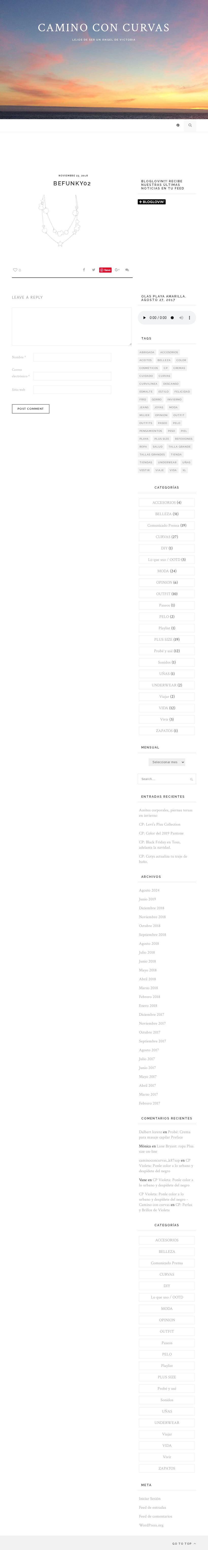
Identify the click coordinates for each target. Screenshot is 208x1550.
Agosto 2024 (149, 890)
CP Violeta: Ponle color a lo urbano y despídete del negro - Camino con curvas (163, 1199)
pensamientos (151, 431)
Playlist (164, 628)
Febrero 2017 (149, 1103)
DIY (164, 548)
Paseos (164, 605)
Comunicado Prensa (163, 525)
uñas (186, 462)
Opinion (161, 415)
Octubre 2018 (150, 926)
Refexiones (184, 438)
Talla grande (179, 446)
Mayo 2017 (148, 1076)
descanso (171, 383)
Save (107, 270)
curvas (164, 376)
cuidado (146, 376)
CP (166, 368)
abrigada (147, 352)
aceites (146, 360)
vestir (145, 470)
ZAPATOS (164, 731)
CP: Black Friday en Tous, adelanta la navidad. (160, 845)
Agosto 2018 (149, 943)
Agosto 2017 (149, 1050)
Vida (173, 470)
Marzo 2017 (148, 1094)
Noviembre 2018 (152, 917)
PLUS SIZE (163, 639)
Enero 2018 (148, 1005)
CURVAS (163, 537)
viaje (159, 470)
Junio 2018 (147, 961)
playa (144, 438)
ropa (143, 446)
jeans (144, 407)
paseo (162, 423)
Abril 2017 (147, 1085)
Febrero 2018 (149, 997)
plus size (161, 438)
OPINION (164, 582)
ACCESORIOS (164, 502)
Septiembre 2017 (152, 1041)
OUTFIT (163, 594)
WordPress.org (151, 1525)
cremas (179, 368)
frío (143, 399)
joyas (158, 407)
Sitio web (18, 389)
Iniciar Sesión (150, 1498)
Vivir (164, 719)
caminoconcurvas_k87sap (159, 1160)
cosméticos (149, 368)
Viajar (164, 696)
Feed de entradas (152, 1507)
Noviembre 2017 (152, 1023)
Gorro (157, 399)
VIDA (163, 708)
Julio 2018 (147, 952)
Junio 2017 (147, 1068)
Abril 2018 (147, 979)
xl (184, 470)
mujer (144, 415)
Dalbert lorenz (150, 1132)
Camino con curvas (104, 27)
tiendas (146, 462)
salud (158, 446)
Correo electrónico (21, 373)
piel (184, 431)
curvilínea (149, 383)
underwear (167, 462)
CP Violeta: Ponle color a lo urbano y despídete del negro (166, 1166)
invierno (174, 399)
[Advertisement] (167, 252)
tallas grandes (152, 454)
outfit (179, 415)
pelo (176, 423)
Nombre (19, 357)
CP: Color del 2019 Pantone (161, 833)
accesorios (169, 352)
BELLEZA (163, 514)
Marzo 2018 (148, 988)
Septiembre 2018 (152, 934)
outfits (146, 423)
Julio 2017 (147, 1059)
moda (173, 407)
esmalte (146, 391)
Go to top (182, 1543)
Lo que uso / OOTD (164, 559)
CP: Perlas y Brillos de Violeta (165, 1207)
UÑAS (164, 673)
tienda (176, 454)
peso (171, 431)
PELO (164, 616)
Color (181, 360)
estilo (164, 391)
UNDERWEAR (164, 685)
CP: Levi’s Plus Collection (159, 824)
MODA (163, 571)
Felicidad (182, 391)
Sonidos (164, 662)
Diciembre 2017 (151, 1014)
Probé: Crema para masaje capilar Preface (164, 1134)
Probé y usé (163, 651)
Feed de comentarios (155, 1516)
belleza (164, 360)
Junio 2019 (147, 899)
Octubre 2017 (150, 1032)
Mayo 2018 (148, 970)
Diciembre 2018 (151, 908)
